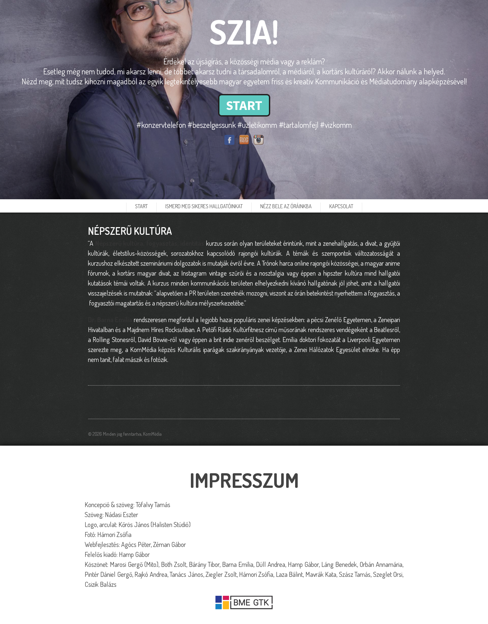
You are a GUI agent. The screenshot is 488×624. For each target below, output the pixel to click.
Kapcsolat (341, 206)
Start (141, 206)
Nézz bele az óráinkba (286, 206)
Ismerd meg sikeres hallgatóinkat (204, 206)
